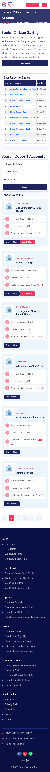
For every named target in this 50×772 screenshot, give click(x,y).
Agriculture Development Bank (23, 89)
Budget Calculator (14, 685)
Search (25, 187)
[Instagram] (25, 753)
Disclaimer (10, 709)
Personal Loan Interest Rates (19, 651)
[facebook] (19, 753)
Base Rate (10, 544)
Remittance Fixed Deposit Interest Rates (25, 617)
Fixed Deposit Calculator (17, 680)
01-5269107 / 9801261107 (18, 733)
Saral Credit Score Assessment (20, 665)
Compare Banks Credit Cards (19, 573)
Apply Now (27, 241)
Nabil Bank (14, 135)
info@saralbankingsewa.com (20, 738)
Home (7, 23)
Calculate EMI (12, 670)
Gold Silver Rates (13, 554)
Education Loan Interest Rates (20, 646)
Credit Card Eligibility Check (19, 578)
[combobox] (25, 164)
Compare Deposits (14, 602)
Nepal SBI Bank (16, 106)
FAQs (8, 714)
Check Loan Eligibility (16, 636)
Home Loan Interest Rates (18, 641)
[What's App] (31, 753)
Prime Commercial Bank (20, 100)
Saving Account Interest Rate (19, 607)
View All (37, 233)
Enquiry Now (11, 241)
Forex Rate (10, 549)
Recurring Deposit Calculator (19, 675)
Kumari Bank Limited (18, 141)
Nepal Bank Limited (18, 112)
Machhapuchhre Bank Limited (22, 118)
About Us (9, 699)
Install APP (33, 4)
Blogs (8, 719)
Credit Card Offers (14, 583)
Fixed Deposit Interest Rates (19, 612)
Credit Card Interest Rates (18, 588)
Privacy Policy (12, 704)
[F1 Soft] (25, 760)
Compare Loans (13, 631)
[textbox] (25, 164)
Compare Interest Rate (16, 559)
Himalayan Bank (16, 95)
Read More (25, 63)
